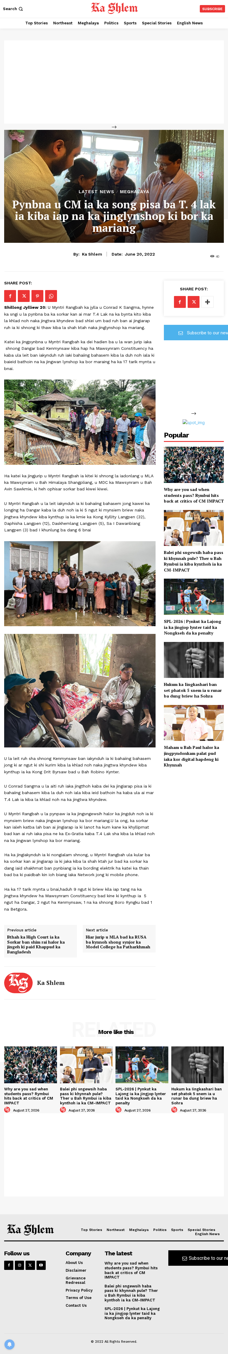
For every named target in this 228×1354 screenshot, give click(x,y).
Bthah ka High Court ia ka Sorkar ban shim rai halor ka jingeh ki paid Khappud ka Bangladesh (36, 945)
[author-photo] (8, 1110)
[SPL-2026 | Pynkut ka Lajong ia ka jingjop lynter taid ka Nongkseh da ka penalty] (194, 597)
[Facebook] (10, 296)
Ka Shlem (92, 254)
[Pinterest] (37, 296)
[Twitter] (24, 296)
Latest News (96, 192)
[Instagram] (19, 1265)
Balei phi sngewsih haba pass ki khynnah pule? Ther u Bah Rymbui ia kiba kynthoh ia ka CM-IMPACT (193, 561)
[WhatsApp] (51, 296)
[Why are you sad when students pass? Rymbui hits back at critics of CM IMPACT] (194, 465)
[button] (13, 9)
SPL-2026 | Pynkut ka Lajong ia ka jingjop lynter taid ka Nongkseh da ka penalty (192, 627)
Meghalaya (134, 192)
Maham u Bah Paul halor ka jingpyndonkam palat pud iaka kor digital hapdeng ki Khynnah (191, 756)
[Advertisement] (114, 82)
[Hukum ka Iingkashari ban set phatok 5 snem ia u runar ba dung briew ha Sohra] (194, 660)
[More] (207, 302)
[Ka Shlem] (18, 983)
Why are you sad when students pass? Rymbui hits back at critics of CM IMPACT (194, 495)
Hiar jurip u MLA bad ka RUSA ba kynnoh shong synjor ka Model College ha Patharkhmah (118, 942)
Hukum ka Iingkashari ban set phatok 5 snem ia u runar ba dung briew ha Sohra (193, 690)
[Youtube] (41, 1265)
